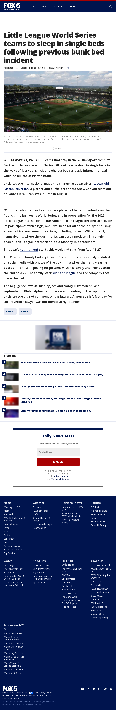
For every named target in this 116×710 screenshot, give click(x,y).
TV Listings (9, 565)
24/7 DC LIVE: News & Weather (14, 519)
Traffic (36, 514)
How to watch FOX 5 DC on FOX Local (14, 577)
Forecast (37, 507)
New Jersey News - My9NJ (71, 521)
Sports (24, 68)
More (73, 6)
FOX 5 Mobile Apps (100, 592)
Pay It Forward (40, 572)
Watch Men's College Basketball (14, 658)
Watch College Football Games (11, 638)
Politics (96, 503)
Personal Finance (12, 546)
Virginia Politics (98, 514)
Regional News (72, 503)
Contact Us (96, 581)
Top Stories (9, 553)
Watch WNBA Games (14, 669)
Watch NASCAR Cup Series (13, 648)
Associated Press (11, 68)
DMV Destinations (41, 568)
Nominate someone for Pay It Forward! (42, 577)
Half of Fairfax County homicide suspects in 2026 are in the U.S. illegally (62, 374)
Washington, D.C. (12, 507)
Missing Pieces (69, 606)
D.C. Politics (96, 507)
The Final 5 (67, 582)
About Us (97, 561)
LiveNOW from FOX (13, 568)
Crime (6, 527)
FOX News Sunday (13, 549)
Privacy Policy (61, 476)
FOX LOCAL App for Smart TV (100, 576)
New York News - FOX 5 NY (72, 508)
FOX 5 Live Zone (70, 593)
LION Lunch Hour (41, 565)
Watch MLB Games (13, 643)
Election (94, 518)
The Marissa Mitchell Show (72, 570)
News (7, 503)
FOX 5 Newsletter (99, 588)
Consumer (9, 538)
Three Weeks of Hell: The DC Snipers (72, 602)
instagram (99, 688)
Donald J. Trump (98, 525)
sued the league (64, 273)
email (111, 688)
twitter (94, 688)
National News (11, 524)
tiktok (105, 688)
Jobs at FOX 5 (97, 614)
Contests (95, 599)
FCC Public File (98, 603)
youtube (82, 688)
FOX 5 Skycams (40, 510)
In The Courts (68, 589)
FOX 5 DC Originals (68, 562)
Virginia (7, 510)
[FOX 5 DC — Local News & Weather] (14, 6)
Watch (8, 561)
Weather (38, 503)
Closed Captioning (99, 617)
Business (8, 535)
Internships (96, 610)
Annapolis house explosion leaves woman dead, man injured (55, 362)
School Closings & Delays (41, 519)
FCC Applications (99, 606)
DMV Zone (67, 575)
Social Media (97, 596)
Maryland (8, 514)
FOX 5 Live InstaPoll (100, 565)
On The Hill (67, 586)
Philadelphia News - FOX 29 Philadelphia (71, 515)
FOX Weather (39, 527)
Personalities (97, 585)
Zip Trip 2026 (39, 582)
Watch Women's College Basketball (13, 664)
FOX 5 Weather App (42, 524)
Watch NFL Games (13, 633)
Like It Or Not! (68, 578)
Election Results (98, 521)
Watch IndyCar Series (14, 653)
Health (7, 542)
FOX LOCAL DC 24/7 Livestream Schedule (14, 584)
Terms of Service (60, 478)
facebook (88, 688)
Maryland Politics (99, 510)
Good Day (39, 561)
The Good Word (69, 596)
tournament (29, 249)
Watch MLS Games (13, 673)
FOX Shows (9, 572)
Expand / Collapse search (110, 6)
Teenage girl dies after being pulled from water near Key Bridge (58, 386)
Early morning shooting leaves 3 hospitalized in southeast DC (56, 410)
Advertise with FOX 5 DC (101, 570)
